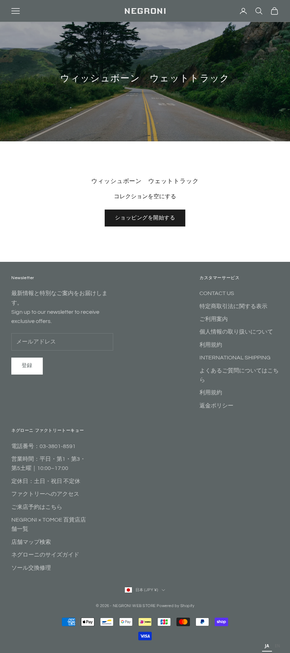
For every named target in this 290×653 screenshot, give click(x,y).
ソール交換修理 (31, 568)
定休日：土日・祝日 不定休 (45, 481)
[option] (277, 646)
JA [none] (267, 645)
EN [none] (277, 645)
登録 (27, 365)
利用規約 (210, 345)
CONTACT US (216, 293)
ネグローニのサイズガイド (45, 555)
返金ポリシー (216, 405)
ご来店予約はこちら (36, 507)
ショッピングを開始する (145, 217)
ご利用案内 (213, 319)
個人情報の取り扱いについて (236, 332)
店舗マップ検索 (31, 542)
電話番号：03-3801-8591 (43, 446)
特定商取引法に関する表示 (233, 306)
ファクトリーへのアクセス (45, 494)
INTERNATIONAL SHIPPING (235, 357)
